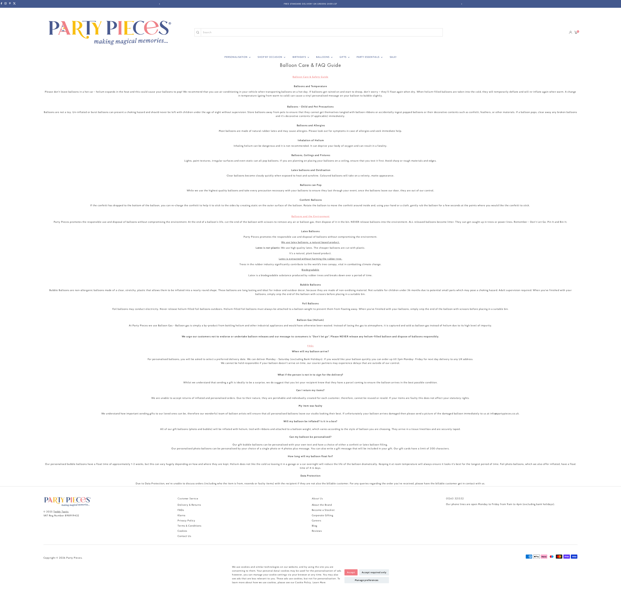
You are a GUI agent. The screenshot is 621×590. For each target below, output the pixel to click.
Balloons (323, 57)
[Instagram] (5, 4)
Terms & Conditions (189, 525)
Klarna (181, 515)
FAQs (181, 510)
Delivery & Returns (189, 504)
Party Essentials (368, 57)
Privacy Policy (186, 520)
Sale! (393, 57)
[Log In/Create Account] (570, 32)
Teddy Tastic (61, 511)
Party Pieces (74, 557)
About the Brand (322, 504)
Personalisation (236, 57)
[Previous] (159, 4)
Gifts (343, 57)
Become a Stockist (323, 510)
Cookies (182, 530)
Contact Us (184, 536)
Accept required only (374, 572)
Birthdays (300, 57)
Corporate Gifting (322, 515)
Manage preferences (367, 580)
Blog (314, 525)
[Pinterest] (10, 4)
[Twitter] (14, 4)
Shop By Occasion (270, 57)
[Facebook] (1, 4)
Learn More (319, 582)
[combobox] (322, 32)
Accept (351, 572)
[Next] (461, 4)
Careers (316, 520)
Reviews (317, 530)
